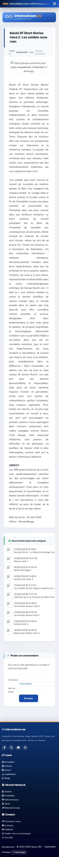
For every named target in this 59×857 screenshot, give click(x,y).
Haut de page (20, 852)
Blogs (7, 778)
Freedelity (9, 795)
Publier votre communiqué (17, 833)
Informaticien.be (8, 847)
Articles (8, 766)
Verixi (7, 803)
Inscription (25, 683)
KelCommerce (11, 799)
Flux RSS (8, 837)
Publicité (8, 829)
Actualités (9, 762)
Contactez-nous (12, 821)
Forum (7, 770)
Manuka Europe (12, 808)
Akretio (8, 791)
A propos (8, 825)
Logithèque (10, 774)
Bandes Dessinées (40, 52)
